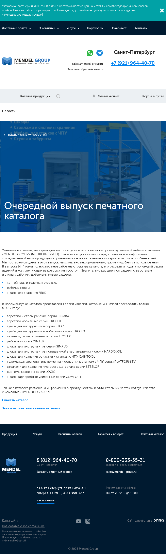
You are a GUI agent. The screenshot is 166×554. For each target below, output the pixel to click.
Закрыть (162, 11)
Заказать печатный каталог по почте (31, 408)
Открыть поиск (58, 96)
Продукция (9, 434)
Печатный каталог (152, 434)
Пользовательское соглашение (23, 526)
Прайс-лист (119, 28)
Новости (9, 111)
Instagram (87, 521)
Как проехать (45, 500)
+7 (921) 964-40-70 (133, 63)
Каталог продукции (35, 96)
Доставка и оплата (14, 28)
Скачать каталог (15, 400)
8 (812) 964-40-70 (57, 460)
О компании (47, 28)
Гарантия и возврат (110, 434)
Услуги (71, 28)
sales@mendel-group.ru (87, 64)
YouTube (78, 521)
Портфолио (95, 28)
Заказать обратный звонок (85, 69)
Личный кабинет (108, 96)
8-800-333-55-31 (125, 460)
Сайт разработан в (140, 520)
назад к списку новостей (27, 134)
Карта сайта (10, 520)
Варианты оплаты (70, 434)
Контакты (140, 28)
